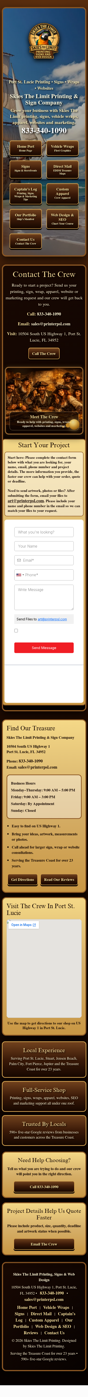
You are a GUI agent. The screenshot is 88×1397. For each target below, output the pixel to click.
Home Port (25, 148)
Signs (26, 167)
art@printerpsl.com (26, 501)
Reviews (31, 1333)
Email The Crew (44, 1244)
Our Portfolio (25, 216)
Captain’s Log (25, 193)
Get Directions (22, 879)
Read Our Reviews (59, 879)
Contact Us (25, 241)
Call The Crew (44, 353)
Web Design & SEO (62, 219)
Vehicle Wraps (62, 148)
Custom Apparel (62, 193)
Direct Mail (62, 169)
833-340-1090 (44, 130)
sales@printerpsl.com (50, 324)
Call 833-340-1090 (44, 1186)
